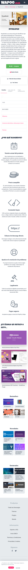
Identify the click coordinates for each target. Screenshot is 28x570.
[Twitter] (15, 550)
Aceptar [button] (11, 567)
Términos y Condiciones (14, 537)
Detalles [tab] (4, 90)
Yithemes (4, 116)
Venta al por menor (19, 123)
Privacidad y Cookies (14, 541)
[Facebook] (12, 550)
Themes (4, 130)
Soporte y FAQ (14, 529)
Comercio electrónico (7, 123)
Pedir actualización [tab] (21, 90)
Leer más (18, 567)
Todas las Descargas (14, 507)
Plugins (14, 515)
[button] (24, 2)
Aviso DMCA (14, 533)
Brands (14, 519)
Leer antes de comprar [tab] (11, 90)
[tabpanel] (14, 207)
